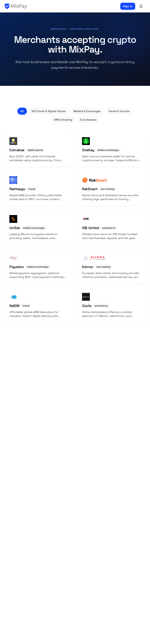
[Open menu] (141, 6)
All (22, 111)
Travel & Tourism (119, 111)
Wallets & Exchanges (87, 111)
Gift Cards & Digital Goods (49, 111)
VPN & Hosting (63, 119)
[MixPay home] (16, 6)
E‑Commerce (88, 119)
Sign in (127, 6)
